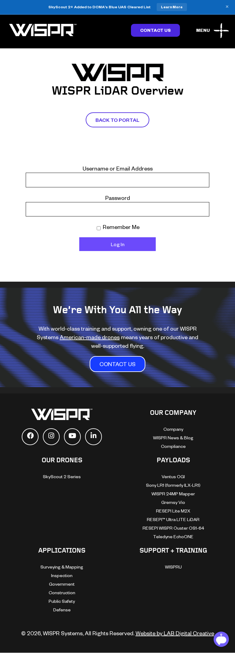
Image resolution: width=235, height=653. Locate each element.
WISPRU (173, 567)
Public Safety (62, 601)
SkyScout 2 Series (62, 476)
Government (62, 584)
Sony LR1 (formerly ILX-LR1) (173, 485)
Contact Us (155, 30)
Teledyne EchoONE (173, 536)
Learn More (172, 7)
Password (117, 197)
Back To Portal (117, 120)
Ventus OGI (173, 476)
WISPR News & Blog (173, 438)
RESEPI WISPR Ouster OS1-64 (173, 528)
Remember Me (121, 226)
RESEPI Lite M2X (173, 511)
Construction (62, 592)
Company (173, 429)
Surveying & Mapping (61, 567)
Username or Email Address (118, 168)
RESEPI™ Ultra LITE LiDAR (173, 519)
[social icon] (30, 436)
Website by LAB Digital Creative (175, 632)
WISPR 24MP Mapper (173, 494)
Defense (62, 610)
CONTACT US (117, 363)
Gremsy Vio (173, 502)
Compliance (173, 446)
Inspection (62, 575)
